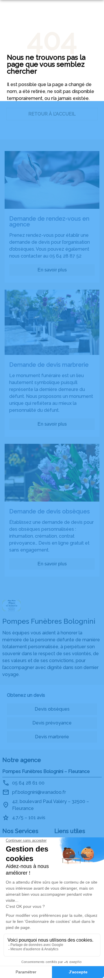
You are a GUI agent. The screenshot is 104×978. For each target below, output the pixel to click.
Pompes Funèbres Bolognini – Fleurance (46, 771)
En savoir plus (52, 269)
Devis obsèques (52, 709)
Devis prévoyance (52, 723)
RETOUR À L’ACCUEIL (52, 114)
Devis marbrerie (52, 736)
